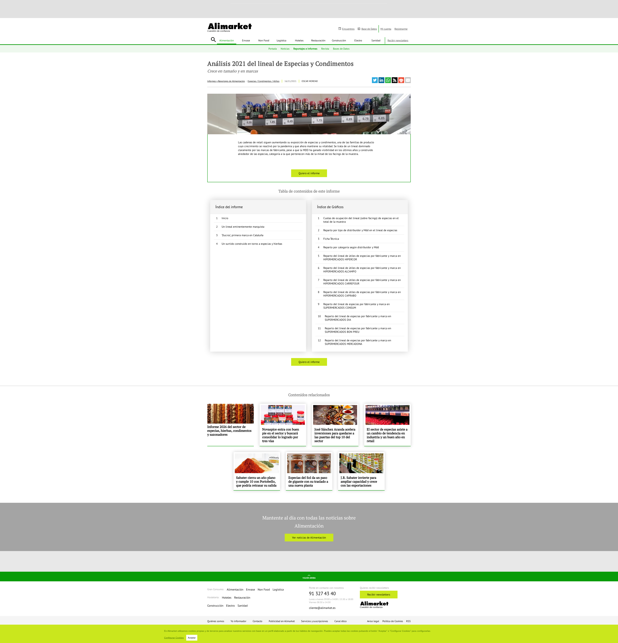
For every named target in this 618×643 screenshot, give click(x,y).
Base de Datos (369, 28)
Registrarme (400, 28)
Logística (281, 40)
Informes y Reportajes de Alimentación (226, 81)
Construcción (339, 40)
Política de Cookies (392, 621)
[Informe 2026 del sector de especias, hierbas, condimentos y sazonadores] (230, 425)
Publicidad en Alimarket (282, 621)
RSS (408, 621)
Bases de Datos (341, 48)
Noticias (285, 48)
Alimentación (226, 40)
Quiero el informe (309, 173)
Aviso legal (373, 621)
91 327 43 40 (322, 593)
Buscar (213, 40)
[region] (309, 634)
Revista (325, 48)
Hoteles (299, 40)
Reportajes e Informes (305, 48)
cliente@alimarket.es (322, 608)
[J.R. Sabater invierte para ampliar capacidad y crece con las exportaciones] (361, 471)
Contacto (257, 621)
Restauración (318, 40)
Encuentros (348, 28)
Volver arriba (309, 578)
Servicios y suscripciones (314, 621)
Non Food (263, 40)
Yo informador (238, 621)
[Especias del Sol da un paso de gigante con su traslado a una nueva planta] (309, 471)
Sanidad (375, 40)
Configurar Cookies (174, 637)
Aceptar (192, 637)
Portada (272, 48)
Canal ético (340, 621)
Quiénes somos (215, 621)
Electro (358, 40)
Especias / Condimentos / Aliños (263, 81)
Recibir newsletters (398, 40)
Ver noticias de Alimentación (309, 537)
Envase (246, 40)
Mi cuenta (385, 28)
